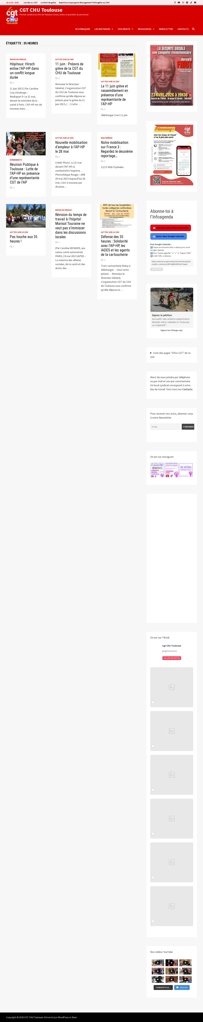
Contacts (183, 28)
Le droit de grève (48, 2)
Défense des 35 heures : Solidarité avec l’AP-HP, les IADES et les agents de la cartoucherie (115, 246)
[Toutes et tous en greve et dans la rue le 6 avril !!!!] (171, 731)
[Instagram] (183, 2)
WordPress (63, 1017)
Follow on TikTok (172, 658)
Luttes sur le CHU (64, 59)
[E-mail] (195, 2)
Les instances (102, 28)
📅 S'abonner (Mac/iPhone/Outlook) (170, 227)
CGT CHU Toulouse (40, 10)
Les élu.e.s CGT (31, 2)
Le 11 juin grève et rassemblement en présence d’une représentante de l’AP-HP (114, 95)
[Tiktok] (191, 2)
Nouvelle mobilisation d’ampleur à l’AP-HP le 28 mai (71, 147)
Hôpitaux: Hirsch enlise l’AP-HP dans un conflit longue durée (24, 71)
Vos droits (124, 28)
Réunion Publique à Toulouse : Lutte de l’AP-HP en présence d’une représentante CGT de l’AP (25, 173)
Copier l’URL (157, 269)
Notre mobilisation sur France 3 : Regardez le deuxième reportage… (117, 149)
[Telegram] (187, 2)
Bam (74, 1017)
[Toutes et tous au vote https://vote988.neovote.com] (171, 906)
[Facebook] (175, 2)
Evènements (16, 160)
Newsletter (166, 28)
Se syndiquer (82, 28)
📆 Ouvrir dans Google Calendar (168, 236)
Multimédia (106, 138)
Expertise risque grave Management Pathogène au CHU (84, 2)
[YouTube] (179, 2)
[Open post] (171, 819)
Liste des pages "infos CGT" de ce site (170, 355)
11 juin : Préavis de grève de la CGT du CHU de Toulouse (69, 68)
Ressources (144, 28)
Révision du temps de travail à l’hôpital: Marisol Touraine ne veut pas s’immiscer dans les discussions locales (70, 226)
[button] (157, 470)
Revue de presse (18, 59)
